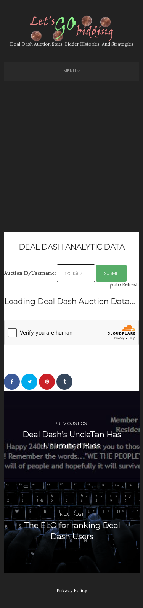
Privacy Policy (71, 590)
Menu (69, 71)
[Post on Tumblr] (64, 382)
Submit (111, 273)
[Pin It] (47, 382)
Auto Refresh (125, 284)
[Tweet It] (29, 382)
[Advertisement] (71, 157)
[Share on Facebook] (12, 382)
